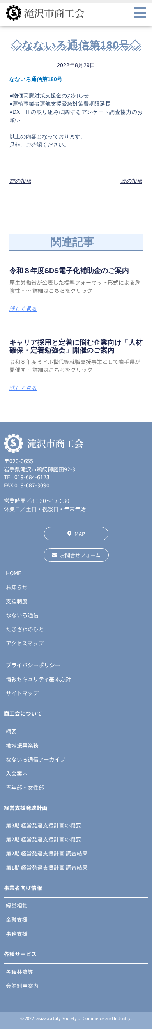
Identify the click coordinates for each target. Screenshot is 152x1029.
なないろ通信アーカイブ (35, 759)
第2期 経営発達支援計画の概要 (43, 839)
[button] (140, 13)
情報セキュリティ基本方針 (38, 679)
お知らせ (17, 587)
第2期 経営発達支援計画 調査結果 (47, 853)
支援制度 (17, 601)
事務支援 (17, 933)
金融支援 (17, 919)
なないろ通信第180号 (35, 79)
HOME (13, 573)
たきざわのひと (25, 629)
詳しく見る (23, 309)
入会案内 (17, 773)
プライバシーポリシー (33, 665)
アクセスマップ (25, 643)
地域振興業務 (22, 745)
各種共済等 (19, 972)
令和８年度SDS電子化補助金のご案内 (69, 271)
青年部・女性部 (25, 787)
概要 (11, 731)
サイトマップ (22, 693)
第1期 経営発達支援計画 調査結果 (47, 867)
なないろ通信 (22, 615)
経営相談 (17, 905)
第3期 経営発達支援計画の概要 (43, 825)
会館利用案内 (22, 986)
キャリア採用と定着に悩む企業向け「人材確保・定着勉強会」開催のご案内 (76, 346)
